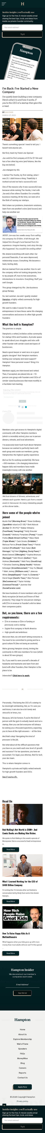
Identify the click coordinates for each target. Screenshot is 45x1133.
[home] (22, 3)
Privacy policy (22, 1101)
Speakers (22, 1049)
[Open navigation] (4, 4)
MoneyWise (22, 1058)
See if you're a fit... (10, 777)
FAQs (22, 1053)
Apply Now (22, 1087)
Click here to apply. (21, 675)
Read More (11, 849)
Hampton (6, 299)
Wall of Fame (22, 1044)
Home (22, 1029)
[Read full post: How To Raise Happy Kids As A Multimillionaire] (22, 917)
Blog (23, 1063)
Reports (22, 1073)
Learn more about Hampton (22, 1002)
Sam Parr (9, 112)
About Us (22, 1034)
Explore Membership (22, 1039)
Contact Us (23, 1077)
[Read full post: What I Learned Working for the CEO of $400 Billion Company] (22, 865)
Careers (22, 1068)
